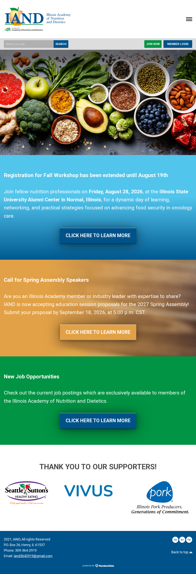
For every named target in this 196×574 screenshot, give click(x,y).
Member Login (177, 44)
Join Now (153, 44)
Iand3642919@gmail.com (33, 556)
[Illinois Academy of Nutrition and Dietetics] (37, 29)
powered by (88, 565)
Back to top (180, 552)
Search (61, 44)
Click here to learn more (98, 235)
